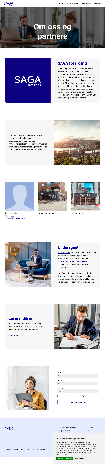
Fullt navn (61, 373)
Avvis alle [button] (69, 458)
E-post (60, 380)
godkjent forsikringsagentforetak (72, 261)
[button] (69, 3)
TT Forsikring (64, 252)
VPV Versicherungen (84, 77)
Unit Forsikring (64, 273)
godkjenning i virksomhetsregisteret (74, 98)
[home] (8, 3)
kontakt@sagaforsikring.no (69, 427)
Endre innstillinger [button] (80, 458)
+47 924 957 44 (9, 217)
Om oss (90, 427)
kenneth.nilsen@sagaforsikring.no (15, 218)
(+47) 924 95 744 (66, 431)
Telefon (60, 388)
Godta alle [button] (60, 458)
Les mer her (14, 335)
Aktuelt (90, 431)
